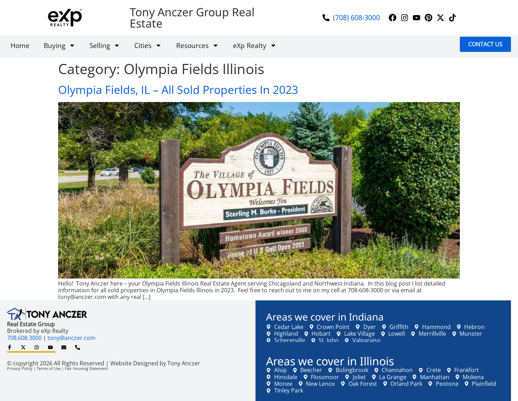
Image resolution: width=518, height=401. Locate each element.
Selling (100, 45)
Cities (143, 45)
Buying (54, 45)
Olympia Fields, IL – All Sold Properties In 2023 (178, 89)
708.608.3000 (24, 338)
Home (20, 45)
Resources (192, 45)
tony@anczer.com (71, 338)
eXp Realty (249, 45)
